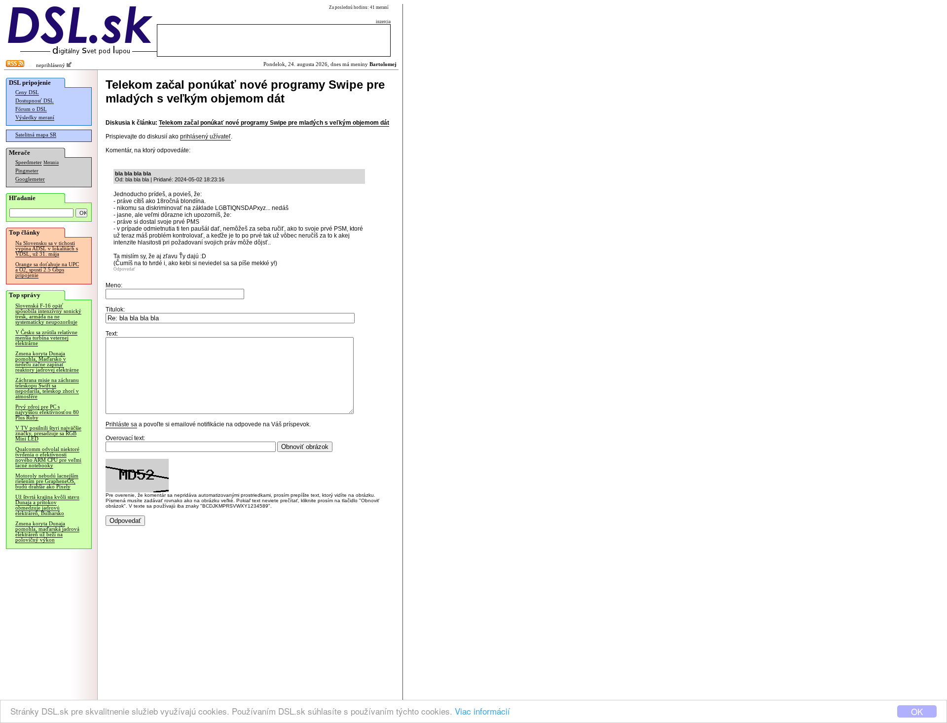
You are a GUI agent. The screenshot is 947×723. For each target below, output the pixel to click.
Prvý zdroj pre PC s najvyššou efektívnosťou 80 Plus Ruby (47, 412)
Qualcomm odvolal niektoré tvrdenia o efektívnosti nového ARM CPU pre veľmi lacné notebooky (48, 457)
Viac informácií (482, 711)
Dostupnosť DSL (34, 100)
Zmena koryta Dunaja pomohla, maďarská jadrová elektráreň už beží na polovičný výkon (47, 532)
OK (917, 711)
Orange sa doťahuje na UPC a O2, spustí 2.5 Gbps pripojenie (47, 270)
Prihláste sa (121, 424)
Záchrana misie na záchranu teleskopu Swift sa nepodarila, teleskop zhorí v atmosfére (47, 388)
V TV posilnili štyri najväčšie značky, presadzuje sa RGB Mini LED (48, 433)
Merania (51, 162)
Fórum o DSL (31, 109)
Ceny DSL (27, 92)
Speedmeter (28, 162)
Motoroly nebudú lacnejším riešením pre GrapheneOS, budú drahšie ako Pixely (46, 481)
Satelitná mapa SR (35, 135)
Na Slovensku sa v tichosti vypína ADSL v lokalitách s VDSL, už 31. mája (46, 249)
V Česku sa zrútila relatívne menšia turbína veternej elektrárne (46, 338)
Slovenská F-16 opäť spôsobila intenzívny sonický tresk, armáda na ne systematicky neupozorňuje (48, 314)
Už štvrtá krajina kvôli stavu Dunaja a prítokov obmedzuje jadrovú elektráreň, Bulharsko (47, 505)
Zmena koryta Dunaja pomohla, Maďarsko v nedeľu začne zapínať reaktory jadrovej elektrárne (47, 362)
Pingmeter (26, 170)
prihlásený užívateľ (205, 136)
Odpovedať (124, 269)
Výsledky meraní (34, 117)
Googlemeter (30, 179)
